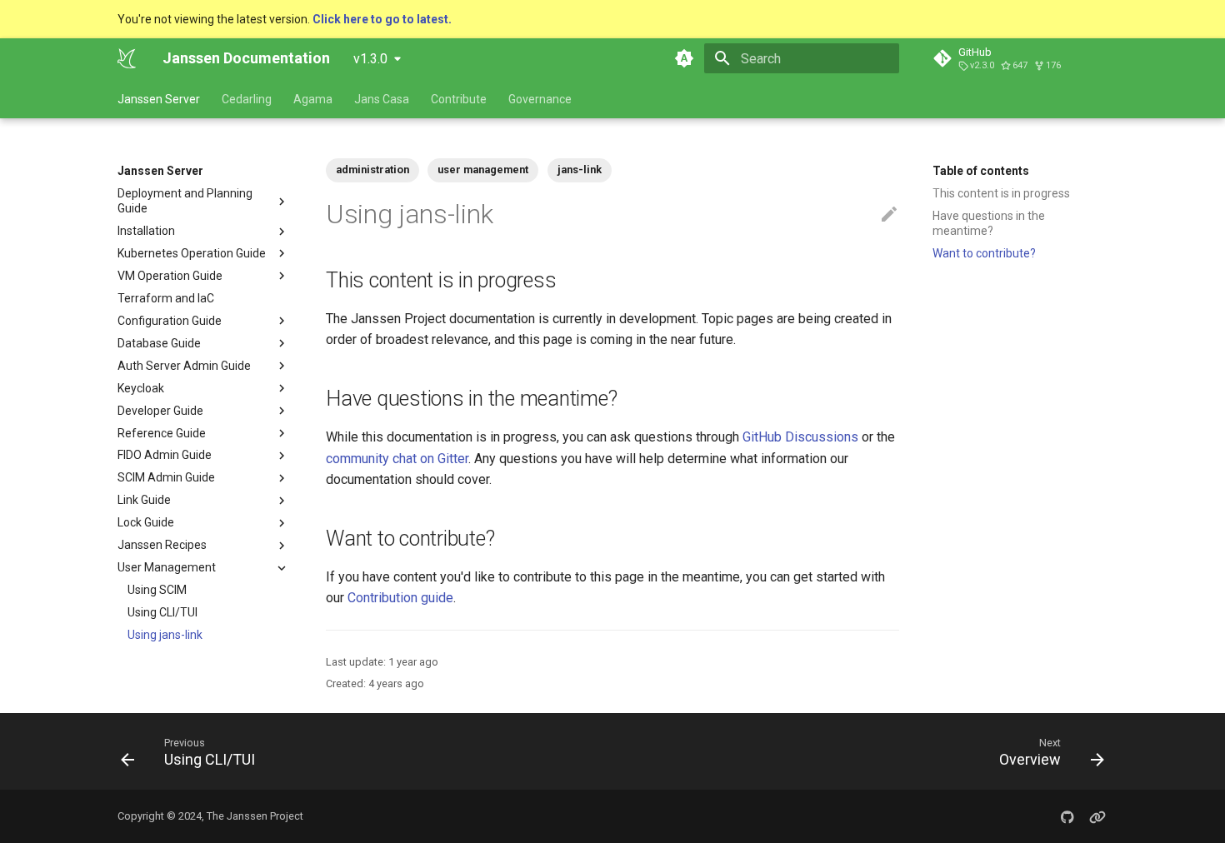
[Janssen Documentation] (126, 58)
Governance (540, 99)
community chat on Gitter (397, 458)
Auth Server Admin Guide (184, 365)
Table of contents (980, 170)
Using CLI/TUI (163, 612)
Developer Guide (160, 410)
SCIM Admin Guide (166, 478)
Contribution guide (400, 598)
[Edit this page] (889, 215)
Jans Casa (381, 99)
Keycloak (141, 388)
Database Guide (159, 343)
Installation (146, 230)
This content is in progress (1001, 193)
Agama (312, 99)
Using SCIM (157, 589)
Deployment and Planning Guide (185, 201)
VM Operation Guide (170, 275)
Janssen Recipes (162, 545)
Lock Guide (146, 523)
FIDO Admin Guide (165, 455)
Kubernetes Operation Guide (192, 253)
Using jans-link (165, 634)
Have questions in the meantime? (988, 223)
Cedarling (247, 99)
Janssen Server (159, 99)
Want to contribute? (984, 253)
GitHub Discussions (800, 437)
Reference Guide (162, 433)
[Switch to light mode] (684, 58)
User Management (167, 568)
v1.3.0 (370, 59)
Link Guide (144, 500)
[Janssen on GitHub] (1067, 816)
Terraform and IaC (166, 298)
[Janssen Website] (1097, 816)
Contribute (459, 99)
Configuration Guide (170, 320)
